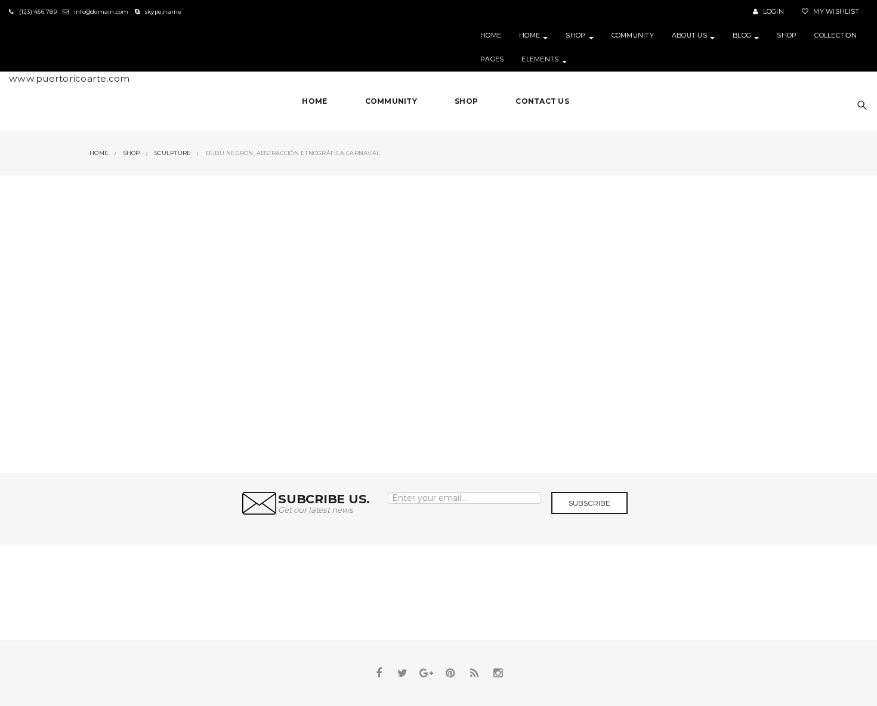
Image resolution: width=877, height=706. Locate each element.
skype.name (162, 11)
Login (772, 12)
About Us (690, 35)
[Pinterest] (450, 673)
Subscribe (589, 502)
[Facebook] (379, 673)
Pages (492, 59)
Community (633, 35)
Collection (835, 35)
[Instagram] (498, 673)
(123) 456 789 (37, 11)
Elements (540, 59)
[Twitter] (403, 673)
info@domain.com (100, 11)
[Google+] (427, 673)
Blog (743, 35)
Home (490, 35)
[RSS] (474, 673)
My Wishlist (835, 12)
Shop (576, 35)
